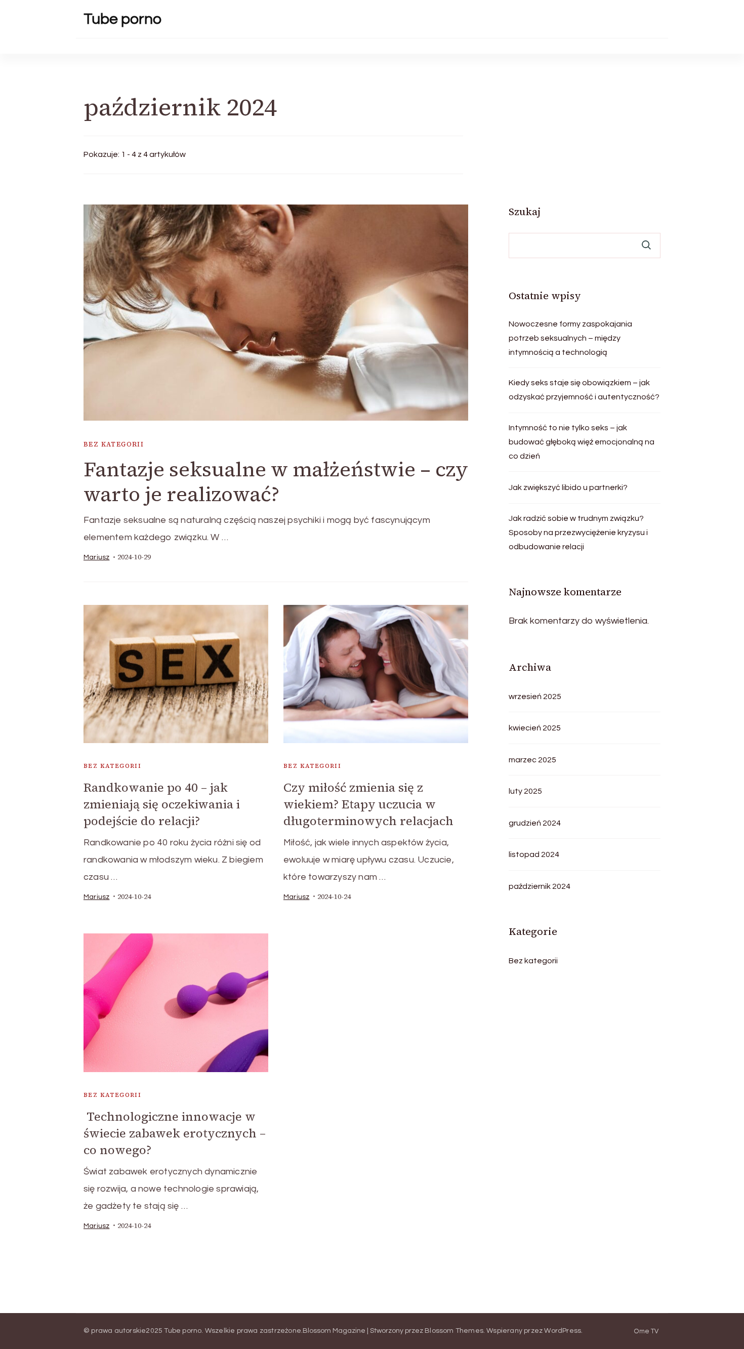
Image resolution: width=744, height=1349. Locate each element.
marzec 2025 (532, 760)
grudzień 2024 (535, 823)
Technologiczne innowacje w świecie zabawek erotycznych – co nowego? (175, 1133)
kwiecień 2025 (535, 728)
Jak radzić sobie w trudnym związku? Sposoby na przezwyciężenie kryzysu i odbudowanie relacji (578, 532)
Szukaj (525, 212)
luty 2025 (525, 791)
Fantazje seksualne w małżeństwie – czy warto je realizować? (276, 482)
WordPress (562, 1330)
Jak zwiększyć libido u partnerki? (568, 487)
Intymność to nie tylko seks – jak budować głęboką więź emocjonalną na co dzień (581, 442)
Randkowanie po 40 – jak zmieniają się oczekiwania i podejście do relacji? (162, 804)
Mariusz (96, 557)
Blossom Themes (454, 1330)
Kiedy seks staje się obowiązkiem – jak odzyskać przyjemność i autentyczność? (584, 390)
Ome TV (646, 1331)
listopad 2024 (534, 854)
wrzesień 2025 (535, 696)
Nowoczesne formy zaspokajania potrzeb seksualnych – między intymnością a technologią (570, 338)
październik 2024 (539, 886)
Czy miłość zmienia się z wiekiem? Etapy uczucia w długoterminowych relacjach (368, 804)
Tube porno (122, 19)
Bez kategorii (114, 444)
